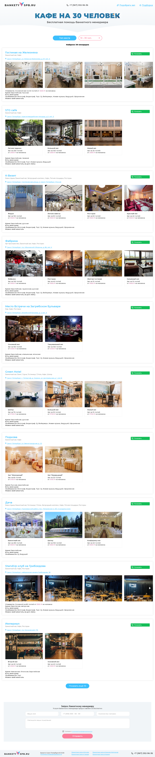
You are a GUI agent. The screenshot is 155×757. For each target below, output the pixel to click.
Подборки (147, 5)
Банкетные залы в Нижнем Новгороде (105, 752)
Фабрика (11, 241)
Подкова (11, 437)
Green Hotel (13, 371)
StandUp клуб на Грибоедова (25, 566)
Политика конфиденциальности (51, 754)
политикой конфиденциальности (82, 731)
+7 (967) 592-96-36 (78, 5)
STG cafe (11, 110)
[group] (24, 75)
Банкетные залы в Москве (80, 752)
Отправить (77, 736)
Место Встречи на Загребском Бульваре (33, 306)
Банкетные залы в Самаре (80, 754)
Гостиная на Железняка (21, 52)
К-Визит (10, 175)
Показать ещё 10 (77, 686)
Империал (12, 623)
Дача (8, 502)
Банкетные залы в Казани (101, 754)
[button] (150, 76)
